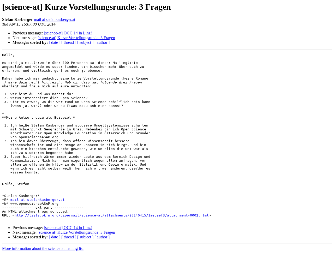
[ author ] (102, 42)
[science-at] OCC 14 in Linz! (68, 33)
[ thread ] (68, 42)
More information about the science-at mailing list (43, 248)
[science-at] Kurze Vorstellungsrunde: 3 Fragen (76, 37)
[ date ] (54, 42)
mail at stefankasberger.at (54, 19)
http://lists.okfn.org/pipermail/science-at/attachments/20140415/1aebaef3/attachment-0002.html (112, 215)
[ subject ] (85, 42)
